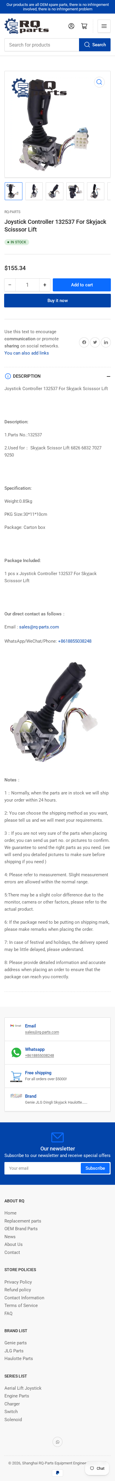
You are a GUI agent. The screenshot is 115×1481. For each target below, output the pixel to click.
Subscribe (95, 1168)
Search (99, 44)
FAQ (8, 1313)
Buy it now (57, 300)
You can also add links (26, 353)
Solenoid (13, 1419)
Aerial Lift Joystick (23, 1388)
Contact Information (24, 1297)
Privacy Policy (18, 1282)
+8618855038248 (74, 641)
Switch (11, 1411)
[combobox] (57, 44)
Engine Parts (16, 1396)
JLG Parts (14, 1351)
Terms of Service (21, 1305)
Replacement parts (22, 1221)
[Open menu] (104, 26)
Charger (12, 1404)
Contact (12, 1252)
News (10, 1236)
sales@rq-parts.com (39, 627)
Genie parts (15, 1343)
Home (10, 1213)
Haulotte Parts (18, 1358)
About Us (13, 1244)
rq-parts (12, 212)
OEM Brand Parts (21, 1228)
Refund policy (17, 1289)
